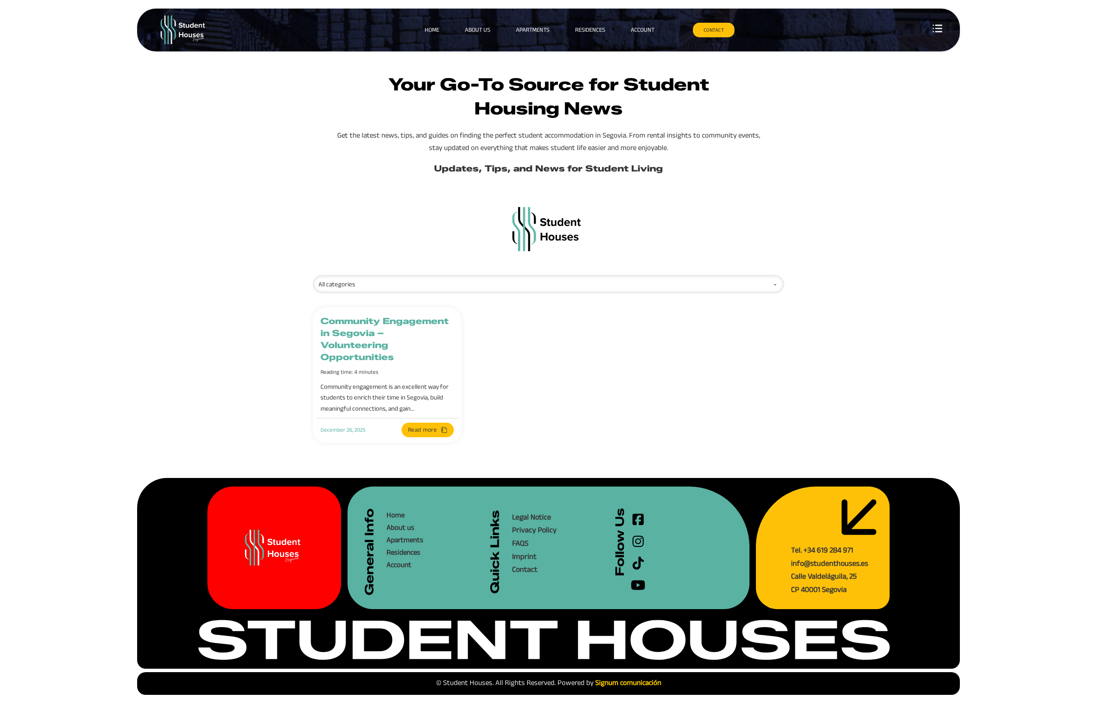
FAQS (520, 543)
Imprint (524, 556)
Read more (422, 429)
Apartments (532, 29)
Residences (590, 29)
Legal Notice (531, 517)
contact (714, 30)
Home (432, 29)
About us (477, 29)
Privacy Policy (534, 530)
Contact (524, 569)
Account (642, 29)
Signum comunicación (628, 682)
